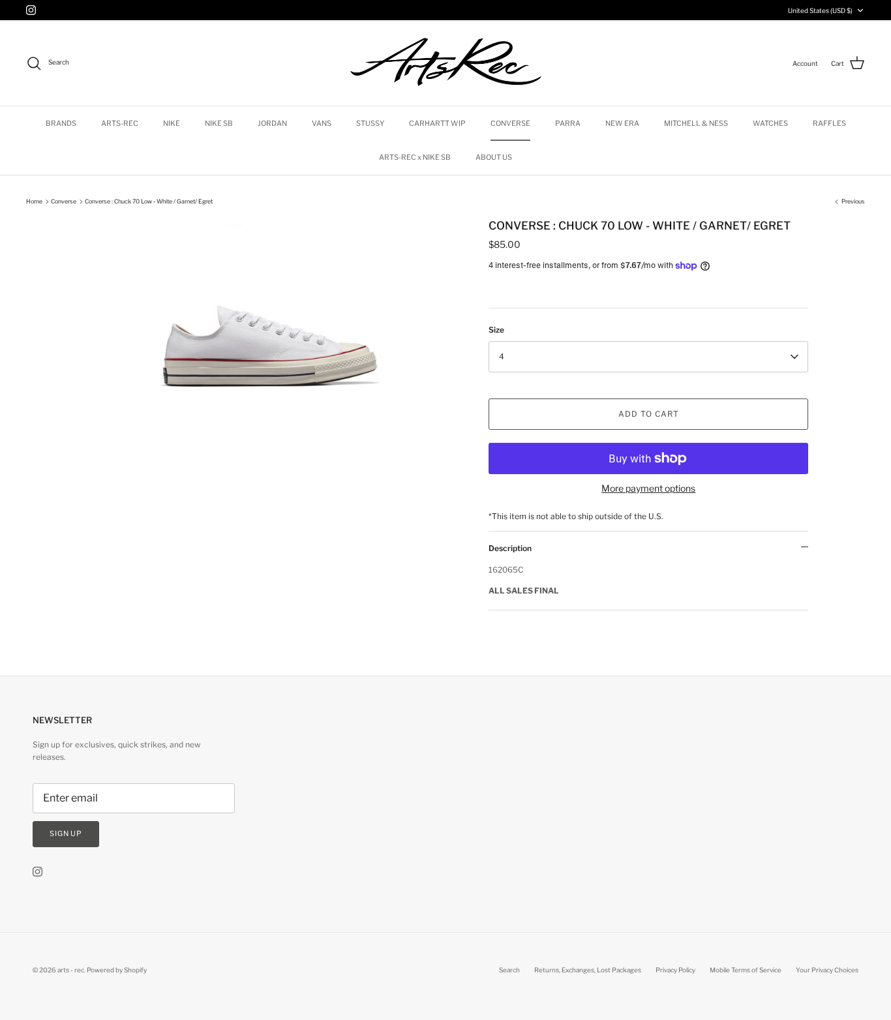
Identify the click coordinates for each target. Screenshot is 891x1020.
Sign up (66, 833)
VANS (321, 123)
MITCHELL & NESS (696, 123)
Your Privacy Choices (827, 970)
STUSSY (370, 123)
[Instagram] (31, 10)
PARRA (568, 123)
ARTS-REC (119, 123)
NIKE (171, 123)
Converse (63, 201)
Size (496, 330)
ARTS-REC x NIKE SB (415, 157)
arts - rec (70, 970)
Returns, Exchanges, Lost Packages (587, 970)
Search (509, 970)
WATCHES (770, 123)
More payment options (648, 488)
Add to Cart (648, 414)
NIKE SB (219, 123)
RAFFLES (829, 123)
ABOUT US (494, 157)
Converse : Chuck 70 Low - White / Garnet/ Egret (149, 201)
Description (510, 548)
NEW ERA (622, 123)
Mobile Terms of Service (745, 970)
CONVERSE (510, 123)
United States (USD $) (820, 10)
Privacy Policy (675, 970)
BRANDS (61, 123)
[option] (272, 345)
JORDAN (272, 123)
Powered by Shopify (117, 970)
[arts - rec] (445, 63)
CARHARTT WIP (437, 123)
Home (34, 201)
